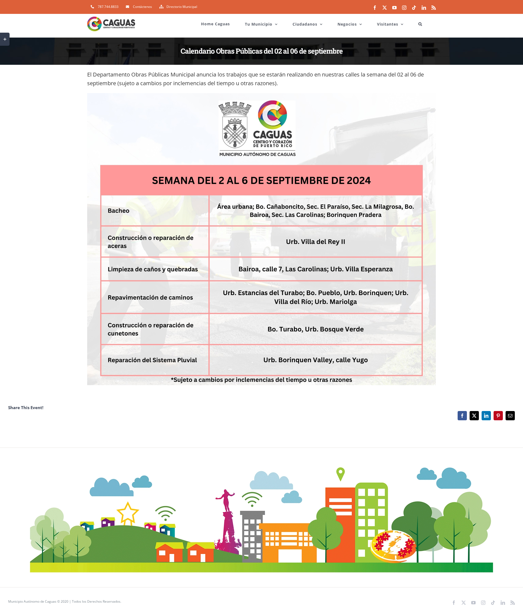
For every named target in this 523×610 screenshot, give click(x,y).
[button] (420, 21)
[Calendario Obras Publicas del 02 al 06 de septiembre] (261, 95)
